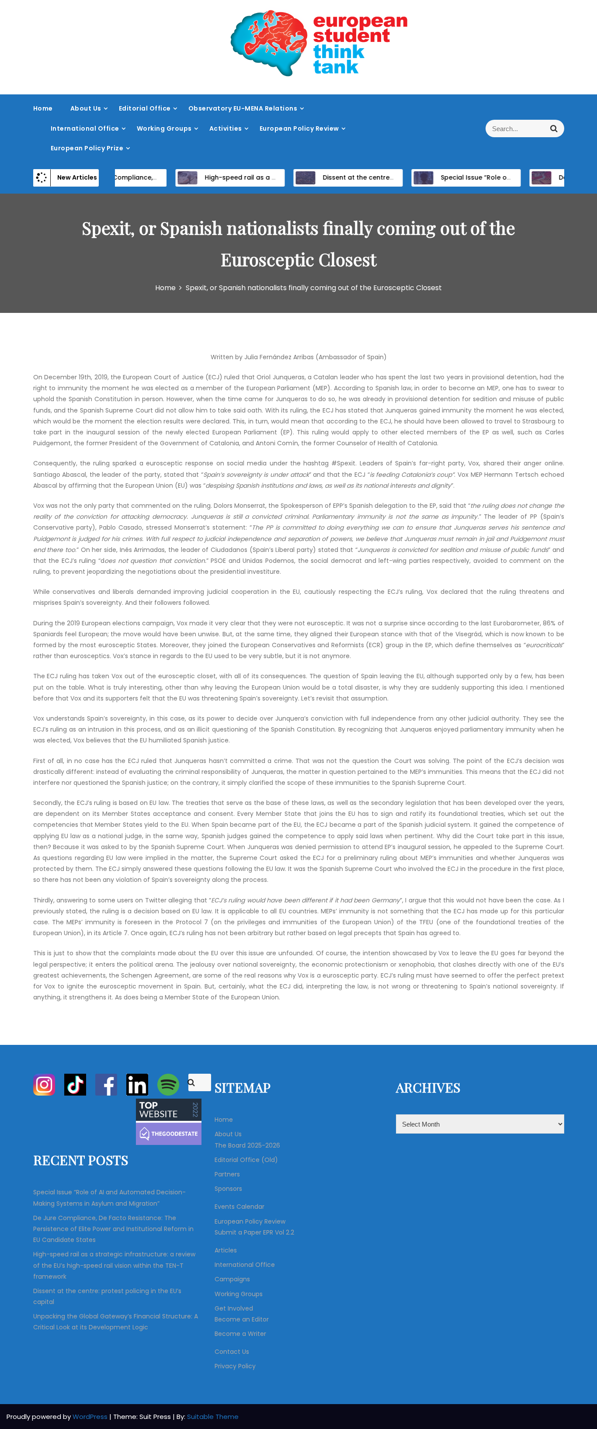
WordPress (91, 1416)
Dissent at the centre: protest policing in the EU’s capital (396, 177)
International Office (85, 128)
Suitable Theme (213, 1416)
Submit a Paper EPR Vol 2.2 (254, 1232)
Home (43, 108)
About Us (85, 108)
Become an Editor (242, 1319)
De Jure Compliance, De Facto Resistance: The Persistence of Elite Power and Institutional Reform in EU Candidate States (113, 1229)
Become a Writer (240, 1333)
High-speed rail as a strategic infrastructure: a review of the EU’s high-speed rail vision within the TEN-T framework (114, 1265)
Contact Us (232, 1351)
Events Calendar (239, 1206)
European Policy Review (299, 128)
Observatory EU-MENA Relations (243, 108)
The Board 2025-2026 (247, 1145)
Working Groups (164, 128)
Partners (227, 1174)
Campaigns (232, 1279)
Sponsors (228, 1188)
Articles (226, 1250)
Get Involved (234, 1308)
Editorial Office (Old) (246, 1159)
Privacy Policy (235, 1366)
